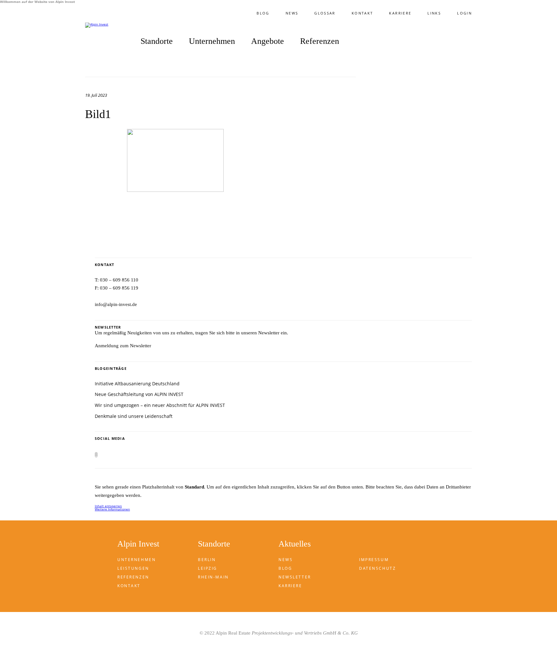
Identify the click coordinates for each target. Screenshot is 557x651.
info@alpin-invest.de (116, 304)
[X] (96, 455)
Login (464, 13)
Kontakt (362, 13)
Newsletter (294, 577)
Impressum (374, 559)
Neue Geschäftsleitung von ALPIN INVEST (139, 394)
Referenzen (319, 41)
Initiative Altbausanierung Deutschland (137, 383)
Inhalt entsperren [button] (108, 506)
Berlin (207, 559)
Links (434, 13)
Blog (263, 13)
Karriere (400, 13)
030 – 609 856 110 (119, 279)
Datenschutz (377, 568)
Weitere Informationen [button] (112, 509)
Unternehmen (136, 559)
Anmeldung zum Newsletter (123, 345)
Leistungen (133, 568)
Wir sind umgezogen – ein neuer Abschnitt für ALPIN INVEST (160, 405)
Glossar (325, 13)
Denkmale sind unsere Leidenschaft (133, 416)
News (292, 13)
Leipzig (207, 568)
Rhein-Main (213, 577)
